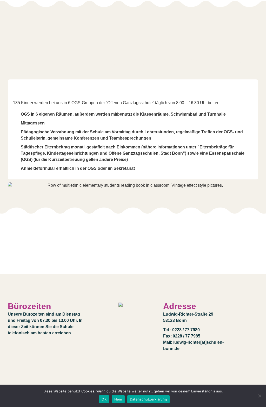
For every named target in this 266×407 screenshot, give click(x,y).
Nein (118, 399)
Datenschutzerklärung (148, 399)
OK (104, 399)
